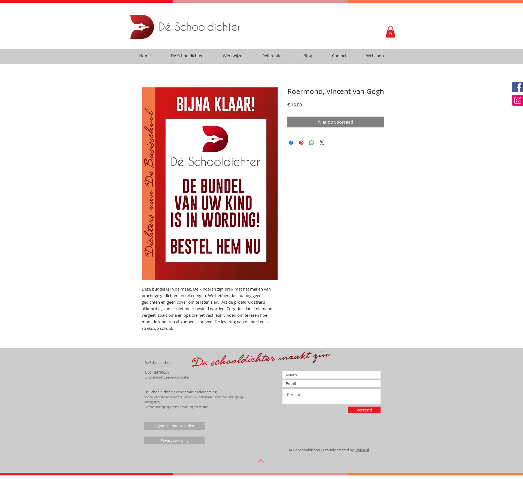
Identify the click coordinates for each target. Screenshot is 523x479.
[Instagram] (517, 100)
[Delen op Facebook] (291, 142)
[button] (390, 32)
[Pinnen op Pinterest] (301, 142)
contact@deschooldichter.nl (170, 377)
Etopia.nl (362, 449)
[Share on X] (322, 142)
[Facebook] (517, 87)
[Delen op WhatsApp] (311, 142)
